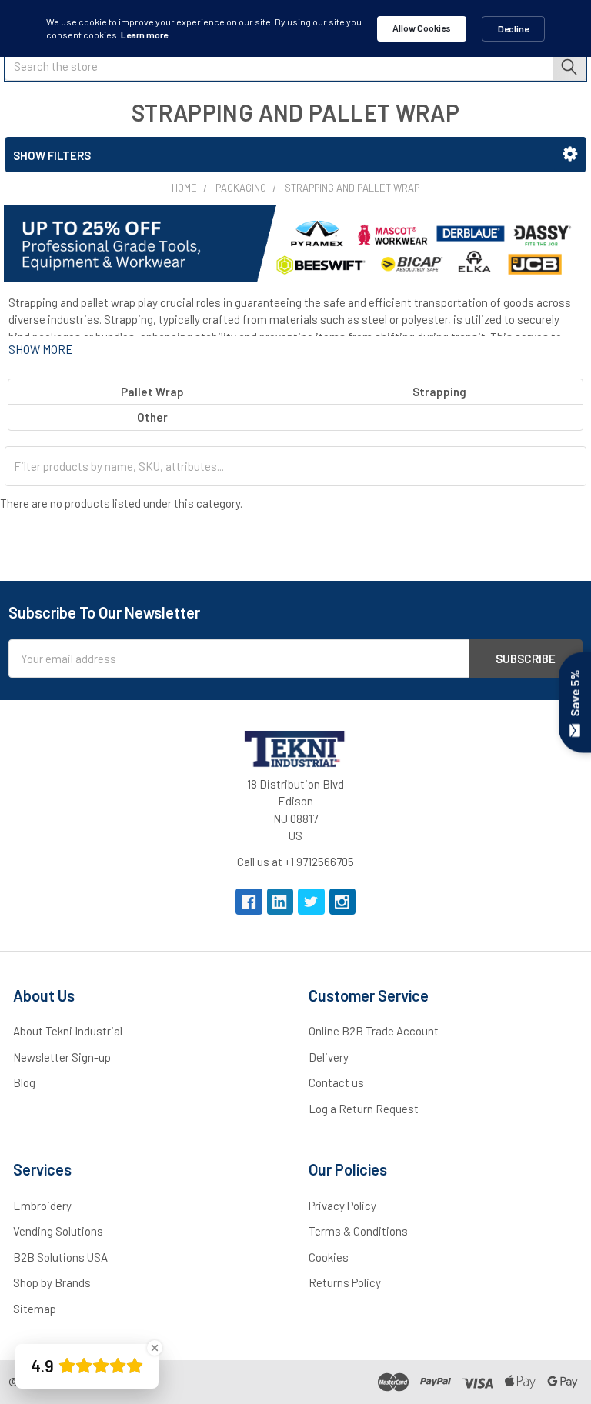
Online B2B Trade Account (374, 1031)
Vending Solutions (58, 1231)
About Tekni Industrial (67, 1031)
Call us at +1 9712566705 (295, 862)
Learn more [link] (144, 34)
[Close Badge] (154, 1348)
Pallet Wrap (152, 392)
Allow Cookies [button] (421, 27)
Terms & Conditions (358, 1231)
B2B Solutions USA (60, 1257)
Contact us (336, 1082)
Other (152, 417)
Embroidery (42, 1205)
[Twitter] (311, 902)
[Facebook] (248, 902)
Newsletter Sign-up (62, 1057)
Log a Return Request (364, 1109)
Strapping (439, 392)
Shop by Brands (52, 1282)
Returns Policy (345, 1282)
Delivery (329, 1057)
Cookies (329, 1257)
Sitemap (34, 1309)
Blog (24, 1082)
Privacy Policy (342, 1205)
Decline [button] (513, 28)
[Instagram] (342, 902)
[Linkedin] (280, 902)
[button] (570, 154)
